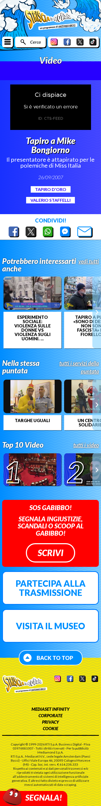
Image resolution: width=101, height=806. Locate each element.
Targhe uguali (32, 420)
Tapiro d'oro (50, 189)
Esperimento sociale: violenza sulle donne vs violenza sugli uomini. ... (32, 328)
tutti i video (86, 445)
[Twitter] (79, 41)
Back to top (55, 658)
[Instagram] (54, 41)
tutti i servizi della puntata (79, 367)
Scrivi (50, 552)
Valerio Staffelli (50, 200)
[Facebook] (67, 41)
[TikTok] (92, 41)
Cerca (35, 41)
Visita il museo (50, 626)
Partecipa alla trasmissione (51, 588)
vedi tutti (88, 261)
